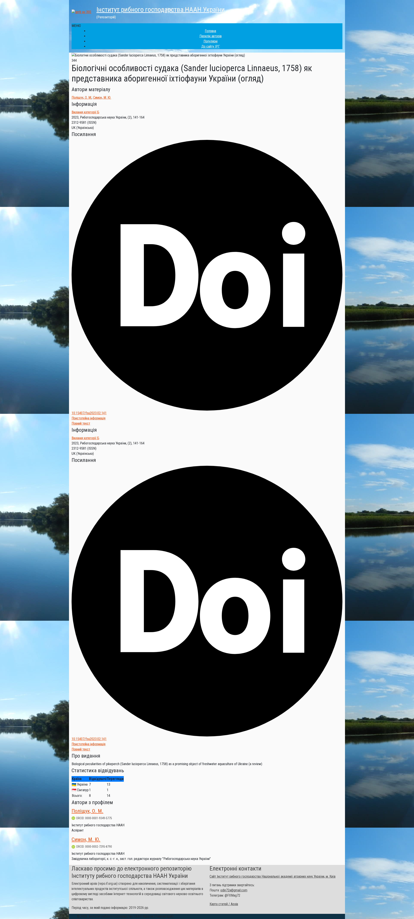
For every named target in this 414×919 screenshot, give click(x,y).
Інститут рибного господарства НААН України (160, 9)
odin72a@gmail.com (233, 890)
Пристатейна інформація (88, 418)
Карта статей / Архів (224, 904)
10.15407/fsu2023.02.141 (89, 413)
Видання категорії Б (85, 112)
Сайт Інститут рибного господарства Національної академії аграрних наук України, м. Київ (273, 876)
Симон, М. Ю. (102, 97)
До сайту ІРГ (210, 46)
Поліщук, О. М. (82, 97)
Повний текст (81, 423)
